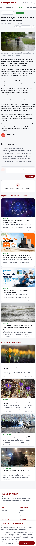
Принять (26, 543)
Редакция (4, 512)
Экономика (9, 7)
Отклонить (9, 543)
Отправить (30, 176)
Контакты (21, 512)
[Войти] (29, 2)
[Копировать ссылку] (33, 26)
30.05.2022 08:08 (6, 23)
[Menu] (33, 2)
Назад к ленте (9, 12)
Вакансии (4, 515)
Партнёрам (22, 515)
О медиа (4, 510)
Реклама (21, 510)
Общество (19, 7)
